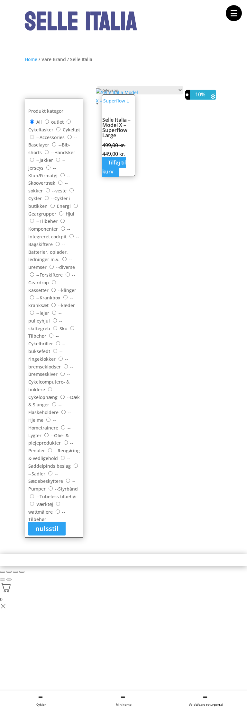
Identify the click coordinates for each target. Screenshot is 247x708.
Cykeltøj (71, 130)
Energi (64, 206)
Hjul (70, 214)
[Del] (15, 572)
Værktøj (45, 504)
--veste (60, 191)
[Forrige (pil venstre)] (2, 579)
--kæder (66, 305)
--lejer (43, 313)
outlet (58, 122)
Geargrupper (43, 214)
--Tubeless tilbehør (56, 496)
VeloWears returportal (206, 704)
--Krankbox (49, 298)
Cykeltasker (41, 130)
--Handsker (63, 152)
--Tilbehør (47, 221)
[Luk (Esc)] (21, 572)
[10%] (118, 98)
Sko (64, 328)
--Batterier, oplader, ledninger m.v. (48, 252)
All (39, 122)
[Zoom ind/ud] (2, 572)
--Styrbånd (66, 489)
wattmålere (41, 512)
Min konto (124, 704)
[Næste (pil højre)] (9, 579)
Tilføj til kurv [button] (114, 167)
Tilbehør (38, 336)
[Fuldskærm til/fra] (9, 572)
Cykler (41, 704)
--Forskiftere (50, 275)
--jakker (45, 160)
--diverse (65, 267)
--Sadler (37, 474)
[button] (234, 13)
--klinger (67, 290)
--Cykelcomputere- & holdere (49, 382)
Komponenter (43, 229)
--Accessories (51, 137)
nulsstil (47, 528)
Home (31, 59)
